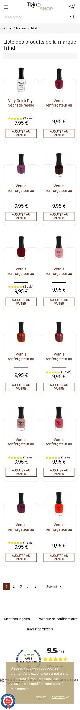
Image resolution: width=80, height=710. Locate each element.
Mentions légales (17, 619)
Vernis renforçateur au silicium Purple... (21, 529)
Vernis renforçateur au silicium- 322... (21, 190)
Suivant (54, 587)
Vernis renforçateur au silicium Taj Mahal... (21, 276)
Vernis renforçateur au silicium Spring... (59, 273)
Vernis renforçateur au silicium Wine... (59, 190)
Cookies (41, 697)
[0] (71, 7)
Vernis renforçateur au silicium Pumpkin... (59, 531)
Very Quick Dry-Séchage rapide (21, 103)
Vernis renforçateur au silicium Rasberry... (59, 446)
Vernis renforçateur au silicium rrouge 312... (21, 361)
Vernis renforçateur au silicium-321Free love (59, 107)
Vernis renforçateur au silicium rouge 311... (59, 361)
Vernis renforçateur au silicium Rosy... (21, 444)
